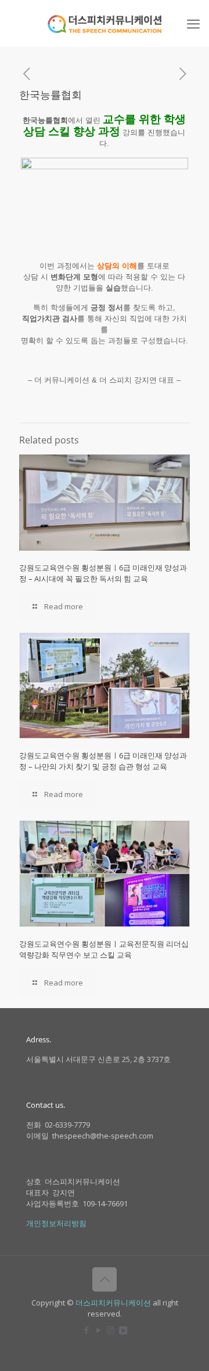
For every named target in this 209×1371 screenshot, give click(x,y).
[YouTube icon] (98, 1330)
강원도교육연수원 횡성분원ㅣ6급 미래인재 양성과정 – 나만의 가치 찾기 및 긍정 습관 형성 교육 (103, 761)
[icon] (122, 1330)
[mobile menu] (193, 23)
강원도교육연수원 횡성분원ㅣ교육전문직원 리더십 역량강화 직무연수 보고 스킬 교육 (104, 949)
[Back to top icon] (104, 1279)
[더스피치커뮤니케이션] (104, 23)
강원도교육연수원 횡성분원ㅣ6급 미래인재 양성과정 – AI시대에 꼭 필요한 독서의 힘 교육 (103, 573)
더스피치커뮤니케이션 (113, 1302)
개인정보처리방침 (56, 1223)
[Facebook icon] (86, 1330)
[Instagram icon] (110, 1330)
